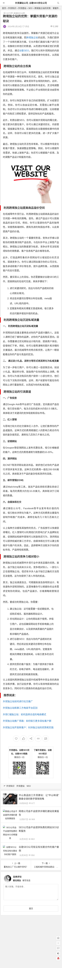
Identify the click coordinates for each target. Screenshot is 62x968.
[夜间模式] (58, 953)
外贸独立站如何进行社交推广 (18, 701)
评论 (27, 26)
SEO (30, 8)
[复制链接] (38, 738)
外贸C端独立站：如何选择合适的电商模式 (24, 714)
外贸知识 (12, 8)
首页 (4, 8)
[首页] (58, 938)
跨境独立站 (32, 37)
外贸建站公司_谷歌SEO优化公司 (31, 3)
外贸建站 (22, 8)
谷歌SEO (24, 50)
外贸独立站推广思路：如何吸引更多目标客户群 (27, 721)
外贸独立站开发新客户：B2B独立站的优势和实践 (28, 727)
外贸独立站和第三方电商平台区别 (20, 708)
